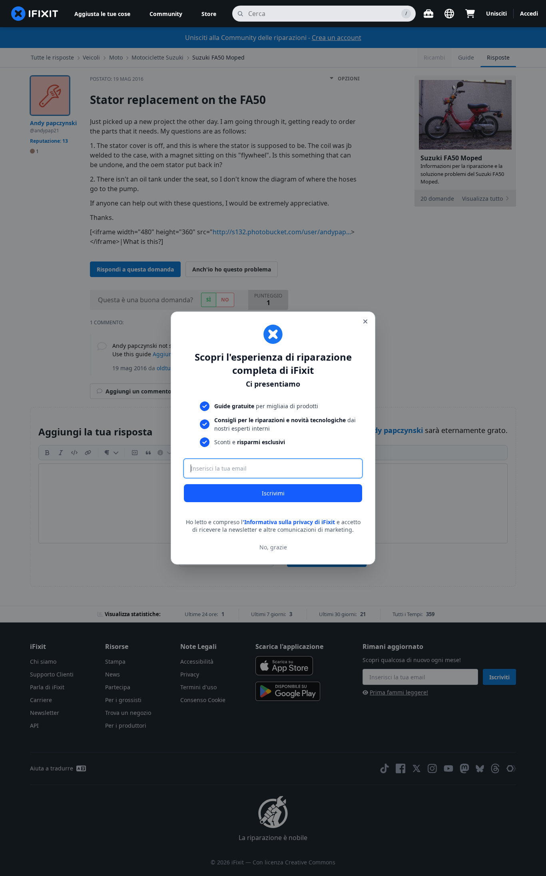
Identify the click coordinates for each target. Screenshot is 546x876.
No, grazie (273, 547)
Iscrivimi (273, 493)
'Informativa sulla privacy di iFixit (289, 522)
